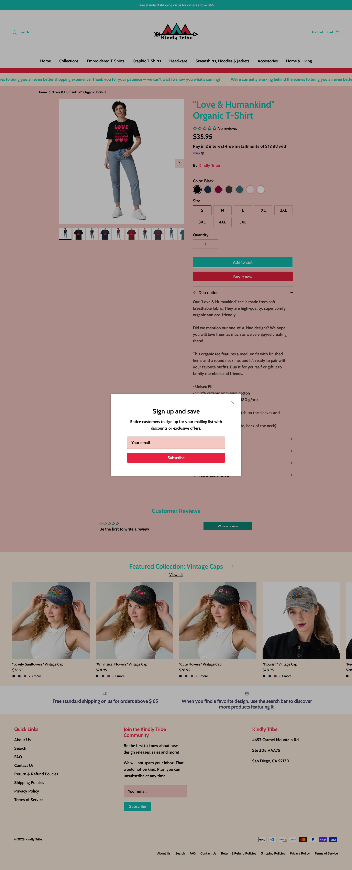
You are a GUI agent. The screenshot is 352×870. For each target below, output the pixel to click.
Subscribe (176, 457)
